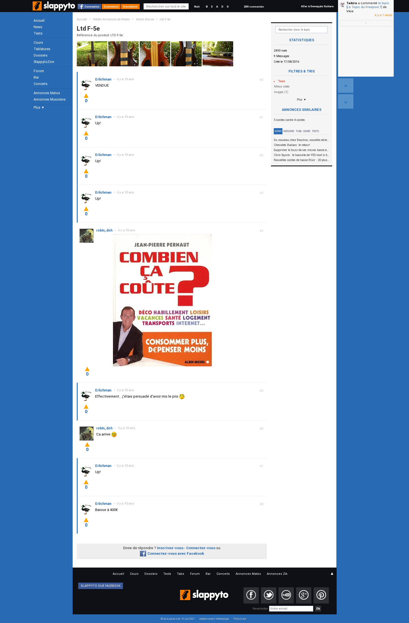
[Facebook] (251, 595)
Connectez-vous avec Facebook (175, 553)
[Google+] (303, 595)
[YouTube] (286, 595)
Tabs (299, 131)
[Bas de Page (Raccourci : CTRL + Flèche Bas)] (345, 101)
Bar (36, 77)
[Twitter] (268, 595)
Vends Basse (145, 19)
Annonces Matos (47, 93)
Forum (39, 71)
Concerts (41, 84)
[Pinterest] (321, 595)
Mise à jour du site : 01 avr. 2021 (178, 618)
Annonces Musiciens (50, 99)
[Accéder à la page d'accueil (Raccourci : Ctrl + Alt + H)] (54, 9)
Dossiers (41, 55)
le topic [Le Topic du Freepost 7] (367, 5)
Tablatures (42, 49)
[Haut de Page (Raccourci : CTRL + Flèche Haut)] (345, 85)
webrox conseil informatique (214, 618)
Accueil (39, 21)
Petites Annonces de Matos (111, 19)
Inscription (130, 6)
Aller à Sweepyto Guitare (317, 6)
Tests (38, 33)
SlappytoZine (44, 62)
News (38, 27)
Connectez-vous (200, 548)
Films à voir (239, 618)
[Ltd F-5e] (92, 53)
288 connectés (254, 6)
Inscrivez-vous (170, 548)
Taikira (351, 3)
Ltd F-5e (165, 19)
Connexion (92, 6)
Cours (38, 43)
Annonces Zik (277, 574)
